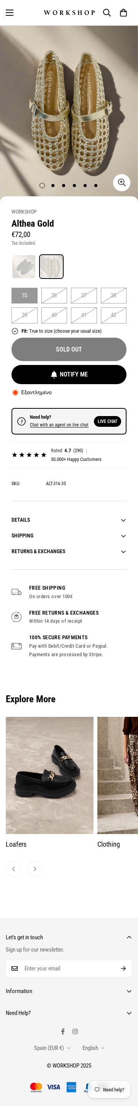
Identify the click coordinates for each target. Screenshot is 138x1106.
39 (24, 315)
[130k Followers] (75, 1031)
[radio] (24, 266)
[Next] (35, 869)
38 (113, 295)
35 (24, 295)
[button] (123, 13)
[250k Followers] (63, 1031)
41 (84, 315)
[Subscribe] (123, 968)
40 (54, 315)
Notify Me (74, 374)
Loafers (16, 844)
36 (54, 295)
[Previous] (13, 869)
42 (113, 315)
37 (84, 295)
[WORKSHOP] (69, 13)
